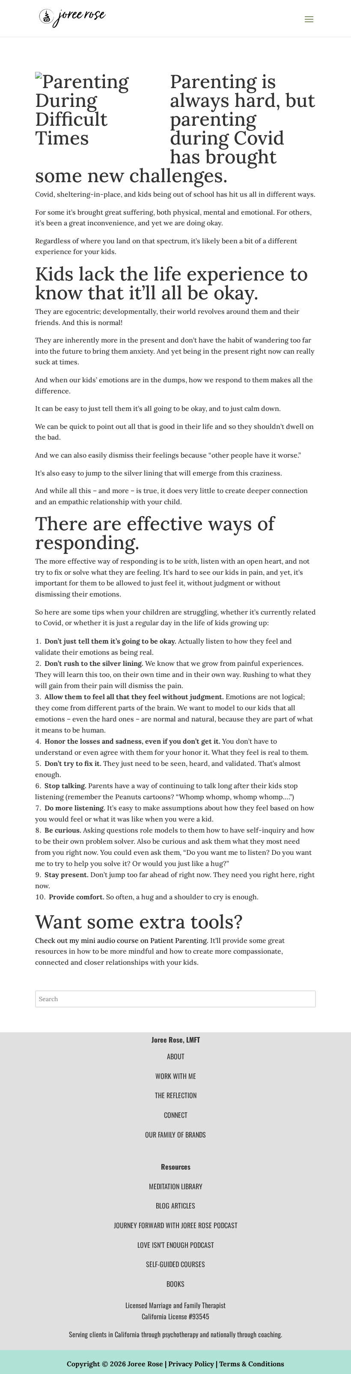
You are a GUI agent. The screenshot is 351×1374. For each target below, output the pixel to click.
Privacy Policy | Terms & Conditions (226, 1363)
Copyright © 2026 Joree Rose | (117, 1363)
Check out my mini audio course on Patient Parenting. (121, 940)
